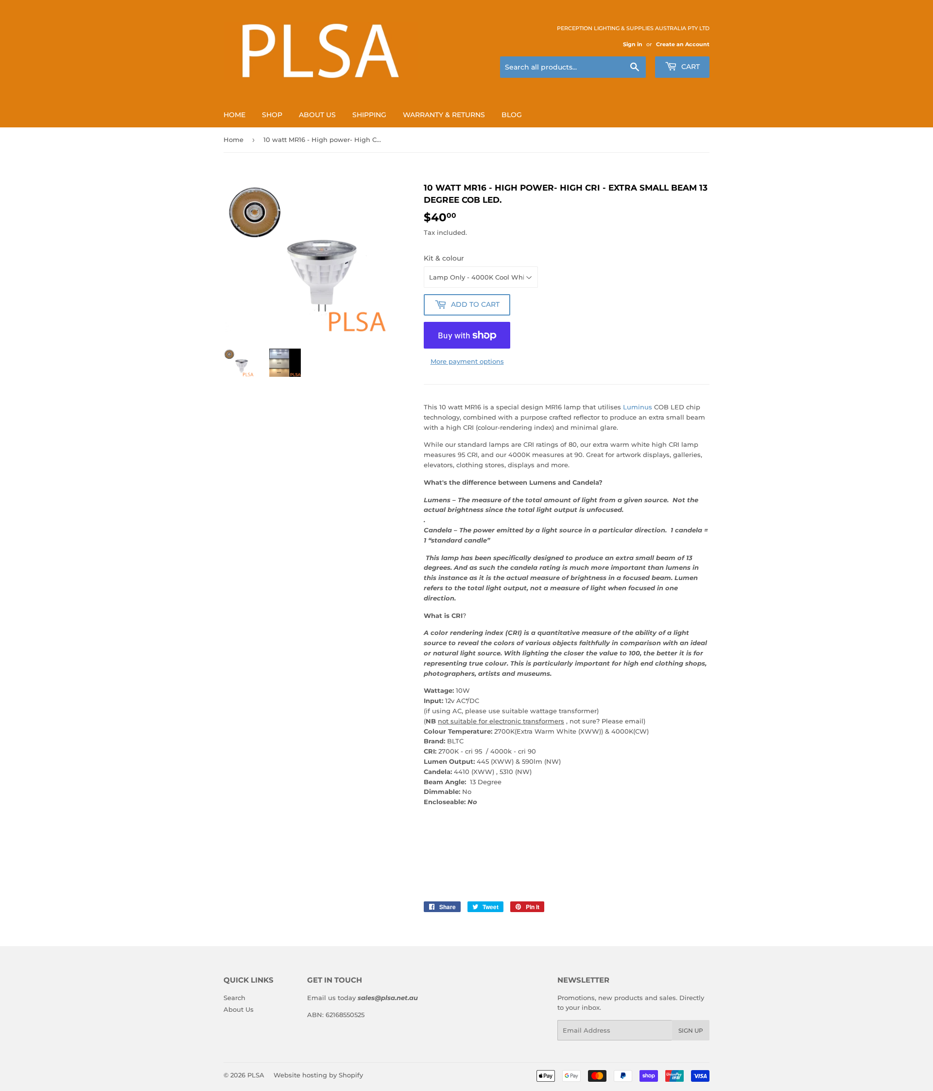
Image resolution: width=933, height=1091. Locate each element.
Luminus (637, 407)
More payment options (467, 361)
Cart (689, 66)
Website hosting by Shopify (318, 1075)
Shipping (369, 114)
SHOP (272, 114)
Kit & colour (444, 258)
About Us (317, 114)
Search (234, 998)
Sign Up (690, 1030)
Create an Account (682, 44)
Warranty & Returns (444, 114)
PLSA (255, 1075)
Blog (511, 114)
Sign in (632, 44)
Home (234, 114)
